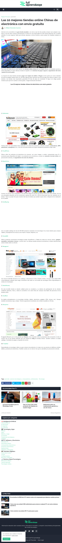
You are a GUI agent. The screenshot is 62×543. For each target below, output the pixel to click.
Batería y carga (5, 434)
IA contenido (4, 427)
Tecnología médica (6, 464)
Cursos (3, 454)
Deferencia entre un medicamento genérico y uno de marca (50, 406)
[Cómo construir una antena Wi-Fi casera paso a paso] (5, 512)
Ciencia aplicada (5, 462)
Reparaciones (4, 448)
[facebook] (25, 531)
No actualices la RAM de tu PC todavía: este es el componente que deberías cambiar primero (34, 497)
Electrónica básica (6, 443)
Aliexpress (5, 304)
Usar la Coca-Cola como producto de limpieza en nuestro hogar (30, 406)
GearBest (5, 295)
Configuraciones (5, 456)
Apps (2, 432)
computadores (26, 379)
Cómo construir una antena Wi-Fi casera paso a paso (24, 511)
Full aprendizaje (36, 537)
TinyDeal (5, 343)
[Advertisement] (31, 99)
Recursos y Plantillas (6, 457)
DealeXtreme (6, 285)
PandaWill (5, 236)
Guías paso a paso (6, 453)
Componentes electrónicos (8, 445)
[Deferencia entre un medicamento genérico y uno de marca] (51, 397)
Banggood (5, 246)
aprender (13, 16)
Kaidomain (5, 113)
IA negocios (4, 426)
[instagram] (36, 531)
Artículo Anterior (6, 413)
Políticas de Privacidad (30, 540)
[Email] (29, 383)
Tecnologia (42, 379)
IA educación (4, 424)
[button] (3, 9)
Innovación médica (6, 460)
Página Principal (5, 16)
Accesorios (4, 435)
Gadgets (3, 438)
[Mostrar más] (32, 383)
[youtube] (32, 531)
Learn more (15, 535)
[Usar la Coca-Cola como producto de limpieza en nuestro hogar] (31, 397)
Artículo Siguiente (55, 413)
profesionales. (34, 379)
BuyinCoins (5, 161)
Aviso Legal (41, 540)
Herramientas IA (5, 423)
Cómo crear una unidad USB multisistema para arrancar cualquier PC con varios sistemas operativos (34, 504)
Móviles (3, 430)
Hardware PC (4, 441)
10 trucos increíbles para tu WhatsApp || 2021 (11, 405)
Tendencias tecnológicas (7, 437)
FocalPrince (6, 151)
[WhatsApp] (23, 383)
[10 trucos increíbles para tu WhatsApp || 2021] (10, 397)
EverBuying (6, 202)
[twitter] (29, 531)
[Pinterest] (26, 383)
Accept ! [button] (6, 539)
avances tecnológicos (16, 379)
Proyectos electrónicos (7, 446)
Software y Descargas (7, 449)
